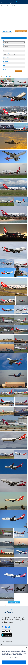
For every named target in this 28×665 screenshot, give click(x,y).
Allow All (14, 662)
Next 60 (8, 76)
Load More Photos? (14, 602)
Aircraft (5, 40)
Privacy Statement (17, 654)
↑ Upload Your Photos (20, 31)
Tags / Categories (7, 53)
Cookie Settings (14, 657)
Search (4, 69)
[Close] (26, 648)
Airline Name (6, 57)
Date (4, 65)
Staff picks (5, 61)
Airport (4, 45)
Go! (18, 70)
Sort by (4, 49)
